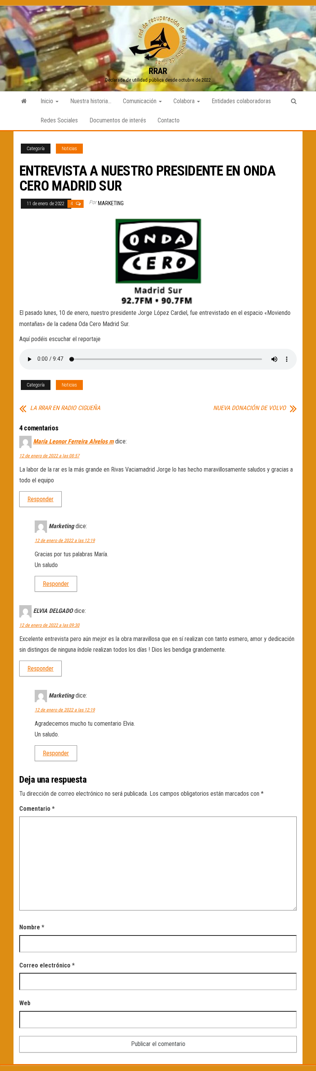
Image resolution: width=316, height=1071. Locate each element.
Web (24, 1003)
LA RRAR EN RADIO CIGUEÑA (65, 408)
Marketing (111, 203)
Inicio (47, 101)
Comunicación (140, 101)
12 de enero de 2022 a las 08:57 (49, 456)
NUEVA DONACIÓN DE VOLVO (249, 408)
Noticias (69, 148)
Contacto (169, 120)
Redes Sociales (59, 120)
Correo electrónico (47, 965)
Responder (40, 499)
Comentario (37, 808)
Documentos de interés (117, 120)
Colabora (184, 101)
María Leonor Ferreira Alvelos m (73, 441)
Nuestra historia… (90, 101)
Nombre (31, 927)
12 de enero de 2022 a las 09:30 (49, 625)
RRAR (158, 71)
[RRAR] (24, 101)
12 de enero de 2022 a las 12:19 (65, 540)
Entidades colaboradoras (241, 101)
